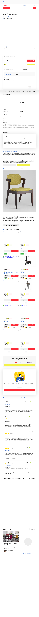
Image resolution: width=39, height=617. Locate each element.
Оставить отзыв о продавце (9, 164)
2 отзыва (7, 246)
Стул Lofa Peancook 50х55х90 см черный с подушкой (11, 273)
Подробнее (7, 251)
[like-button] (30, 401)
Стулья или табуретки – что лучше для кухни (10, 544)
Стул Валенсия (7, 450)
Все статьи (33, 529)
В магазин (31, 60)
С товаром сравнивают (26, 91)
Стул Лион (5, 346)
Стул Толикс (22, 272)
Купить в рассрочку (31, 64)
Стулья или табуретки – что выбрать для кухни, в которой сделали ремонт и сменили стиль (11, 547)
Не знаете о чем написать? (28, 553)
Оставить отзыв (20, 389)
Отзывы (33, 91)
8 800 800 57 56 (9, 74)
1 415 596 (3, 1)
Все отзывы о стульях (19, 392)
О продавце (10, 91)
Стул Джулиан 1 (8, 465)
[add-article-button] (28, 542)
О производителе (16, 91)
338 (10, 0)
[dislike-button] (32, 401)
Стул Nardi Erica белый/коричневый (10, 248)
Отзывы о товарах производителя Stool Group (15, 397)
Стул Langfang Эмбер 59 (24, 248)
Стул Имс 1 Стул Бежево (9, 435)
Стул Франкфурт (8, 404)
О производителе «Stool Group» (11, 168)
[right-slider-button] (36, 542)
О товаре (4, 91)
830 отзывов (25, 271)
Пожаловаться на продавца (23, 164)
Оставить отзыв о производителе (10, 225)
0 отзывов (6, 16)
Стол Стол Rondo (8, 419)
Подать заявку (19, 365)
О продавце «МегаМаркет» (10, 151)
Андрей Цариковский (9, 550)
